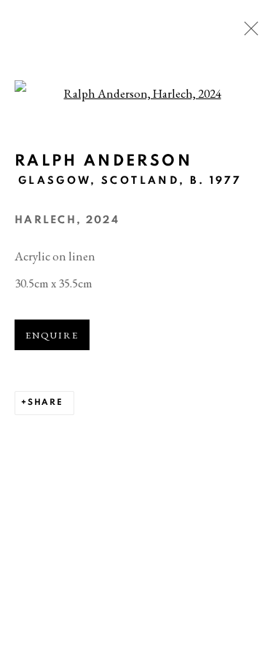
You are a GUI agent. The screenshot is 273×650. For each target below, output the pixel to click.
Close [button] (247, 33)
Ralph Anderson (103, 160)
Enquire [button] (52, 335)
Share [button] (45, 402)
